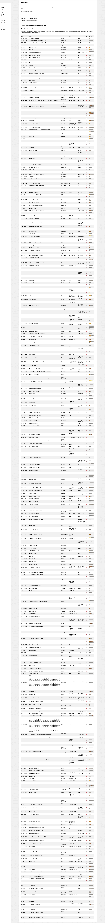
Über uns (3, 5)
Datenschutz (3, 24)
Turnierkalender (37, 32)
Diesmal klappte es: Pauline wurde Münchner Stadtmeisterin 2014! (34, 21)
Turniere (2, 14)
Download (3, 18)
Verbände (3, 20)
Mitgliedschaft (3, 12)
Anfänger (3, 9)
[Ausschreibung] (86, 45)
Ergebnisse (3, 15)
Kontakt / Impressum (5, 22)
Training (2, 7)
